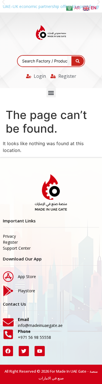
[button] (51, 92)
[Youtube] (40, 351)
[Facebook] (8, 351)
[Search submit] (77, 61)
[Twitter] (24, 351)
